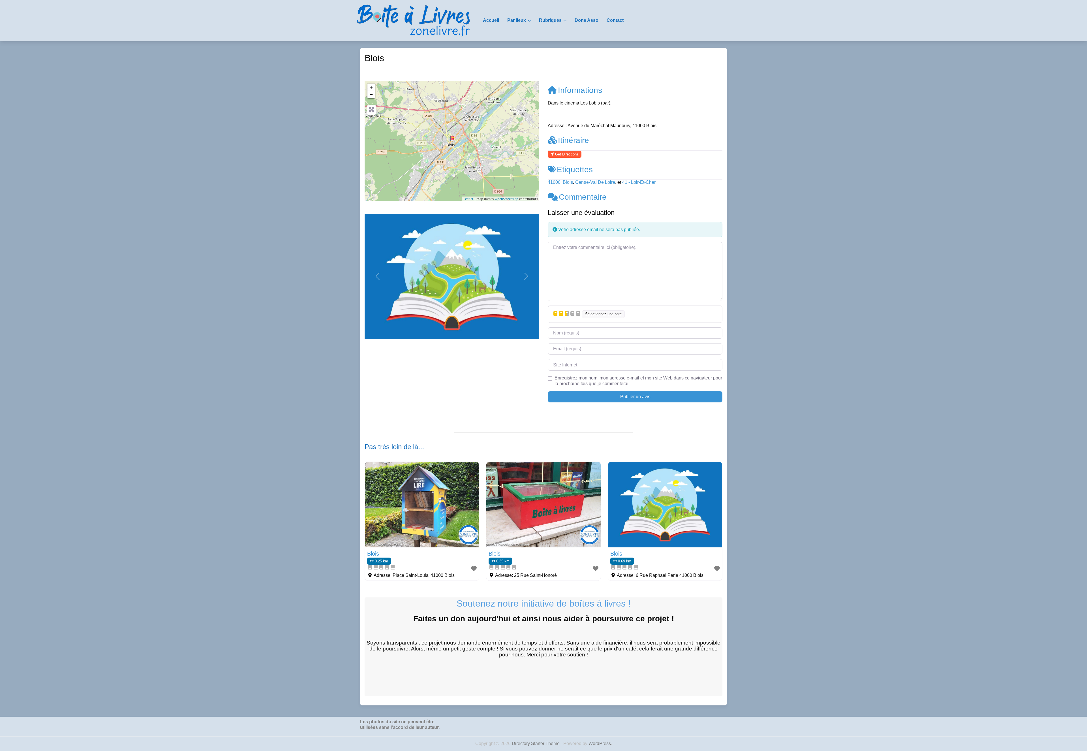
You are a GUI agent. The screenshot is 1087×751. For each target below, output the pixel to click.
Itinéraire (573, 140)
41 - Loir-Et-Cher (639, 182)
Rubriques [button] (550, 20)
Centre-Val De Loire (595, 182)
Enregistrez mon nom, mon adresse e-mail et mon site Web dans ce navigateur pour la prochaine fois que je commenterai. (638, 381)
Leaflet (468, 199)
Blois (568, 182)
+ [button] (371, 87)
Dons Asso (586, 20)
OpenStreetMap (506, 199)
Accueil (491, 20)
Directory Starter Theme (536, 743)
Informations (580, 90)
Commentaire (583, 197)
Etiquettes (575, 169)
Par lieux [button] (516, 20)
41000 (554, 182)
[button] (378, 276)
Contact (615, 20)
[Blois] (452, 138)
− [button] (371, 94)
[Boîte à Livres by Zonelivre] (413, 20)
